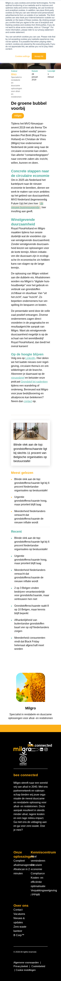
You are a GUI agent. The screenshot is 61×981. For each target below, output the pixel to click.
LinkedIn (30, 358)
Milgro (14, 74)
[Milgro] (23, 747)
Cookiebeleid (38, 966)
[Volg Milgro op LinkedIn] (41, 750)
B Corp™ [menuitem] (19, 935)
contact (28, 401)
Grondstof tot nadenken (34, 381)
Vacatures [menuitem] (19, 914)
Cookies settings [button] (22, 56)
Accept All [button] (38, 56)
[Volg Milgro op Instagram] (46, 750)
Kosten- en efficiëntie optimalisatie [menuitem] (38, 882)
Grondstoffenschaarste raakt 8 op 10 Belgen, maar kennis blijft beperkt (31, 609)
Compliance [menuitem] (38, 873)
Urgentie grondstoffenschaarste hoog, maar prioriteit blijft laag (30, 501)
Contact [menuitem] (18, 909)
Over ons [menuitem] (21, 905)
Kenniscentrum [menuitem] (43, 852)
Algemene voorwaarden (26, 962)
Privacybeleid (21, 966)
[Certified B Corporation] (23, 759)
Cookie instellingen (26, 970)
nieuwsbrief (17, 377)
